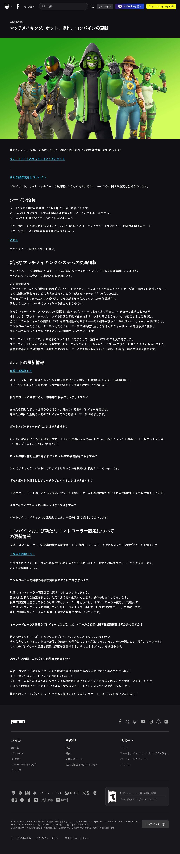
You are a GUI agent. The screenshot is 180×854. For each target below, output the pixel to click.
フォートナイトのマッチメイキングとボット (37, 159)
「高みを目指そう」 (22, 554)
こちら (14, 240)
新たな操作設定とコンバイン (28, 177)
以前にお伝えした (21, 370)
